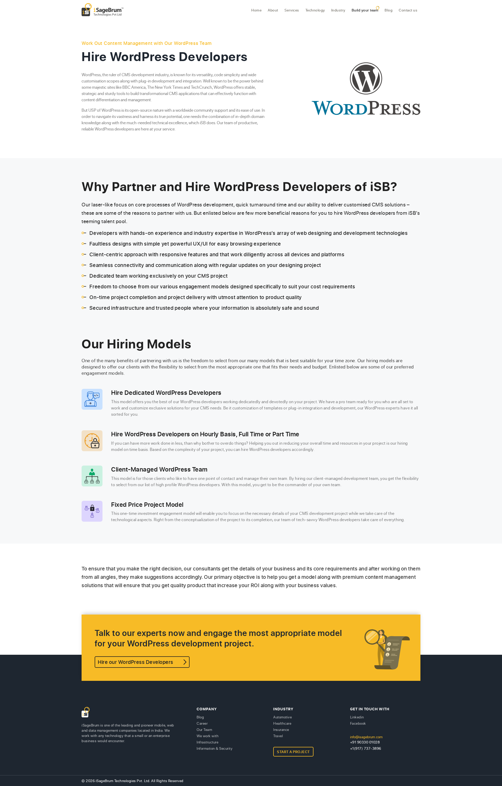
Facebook (358, 723)
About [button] (273, 10)
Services (291, 10)
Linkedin (357, 716)
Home (256, 10)
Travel (278, 735)
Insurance (281, 729)
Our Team (204, 729)
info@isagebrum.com (366, 736)
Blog (388, 10)
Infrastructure (207, 742)
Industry (338, 10)
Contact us (408, 10)
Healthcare (282, 723)
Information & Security (214, 748)
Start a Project (293, 751)
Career (202, 723)
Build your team (365, 10)
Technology (315, 10)
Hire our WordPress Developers (135, 661)
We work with (208, 735)
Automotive (282, 716)
